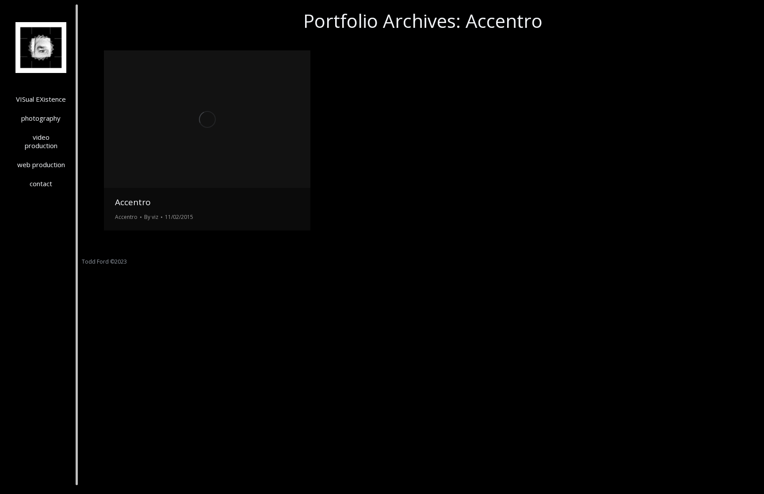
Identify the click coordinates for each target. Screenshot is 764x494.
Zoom (195, 119)
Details (219, 119)
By (151, 217)
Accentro (133, 202)
